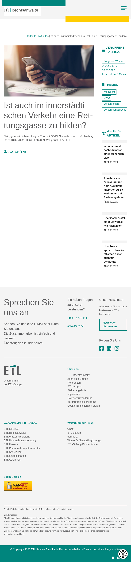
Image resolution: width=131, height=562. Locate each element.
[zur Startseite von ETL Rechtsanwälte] (21, 10)
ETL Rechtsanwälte (15, 432)
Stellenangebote (76, 390)
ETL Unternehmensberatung (20, 440)
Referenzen (74, 382)
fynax (70, 429)
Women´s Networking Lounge (84, 440)
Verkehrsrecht (111, 103)
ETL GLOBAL (11, 429)
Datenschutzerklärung (79, 398)
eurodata (72, 436)
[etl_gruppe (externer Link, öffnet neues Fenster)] (117, 348)
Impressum (73, 394)
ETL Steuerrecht (13, 452)
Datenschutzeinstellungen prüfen (102, 549)
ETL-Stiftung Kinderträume (82, 444)
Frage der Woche (113, 61)
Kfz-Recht (109, 92)
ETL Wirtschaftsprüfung (17, 436)
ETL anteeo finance (15, 455)
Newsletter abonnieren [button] (110, 324)
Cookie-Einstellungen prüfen (83, 405)
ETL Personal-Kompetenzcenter (22, 448)
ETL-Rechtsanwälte (78, 375)
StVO (107, 97)
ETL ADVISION (12, 459)
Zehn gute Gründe (77, 378)
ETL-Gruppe (74, 386)
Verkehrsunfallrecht (115, 109)
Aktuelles (43, 36)
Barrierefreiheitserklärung (81, 402)
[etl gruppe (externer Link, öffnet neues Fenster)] (109, 348)
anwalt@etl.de (75, 326)
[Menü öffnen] (123, 8)
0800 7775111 (77, 318)
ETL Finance (11, 444)
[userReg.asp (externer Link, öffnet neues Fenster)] (18, 486)
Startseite (31, 36)
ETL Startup (74, 432)
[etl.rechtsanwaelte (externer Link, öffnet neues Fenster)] (101, 348)
